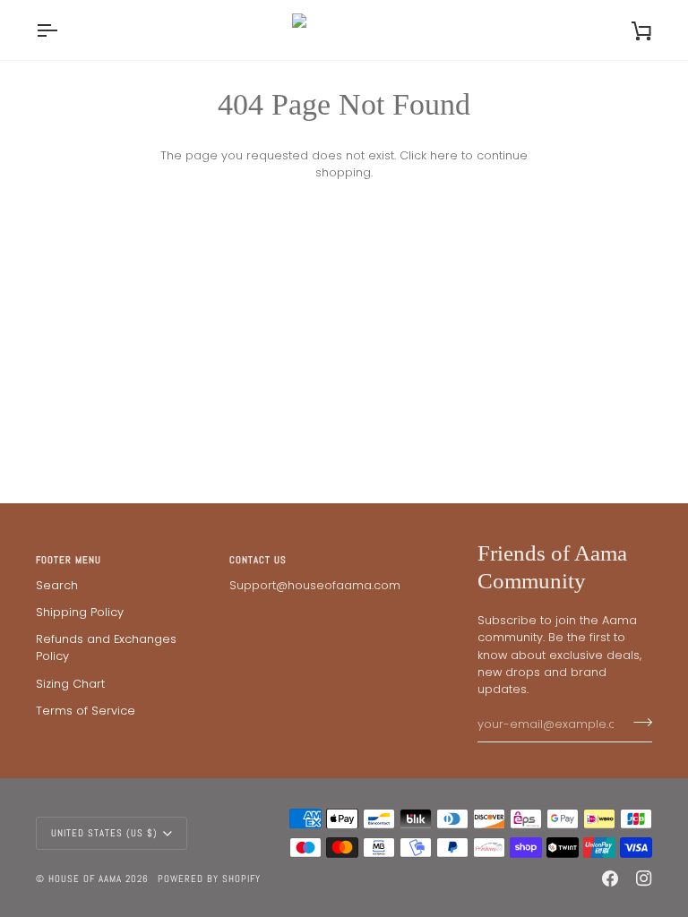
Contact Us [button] (258, 559)
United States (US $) (104, 833)
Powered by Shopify (209, 878)
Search (57, 585)
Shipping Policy (80, 612)
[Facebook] (610, 878)
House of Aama (86, 878)
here (444, 155)
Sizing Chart (70, 683)
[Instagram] (644, 878)
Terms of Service (85, 710)
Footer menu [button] (68, 559)
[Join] (637, 722)
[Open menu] (63, 30)
